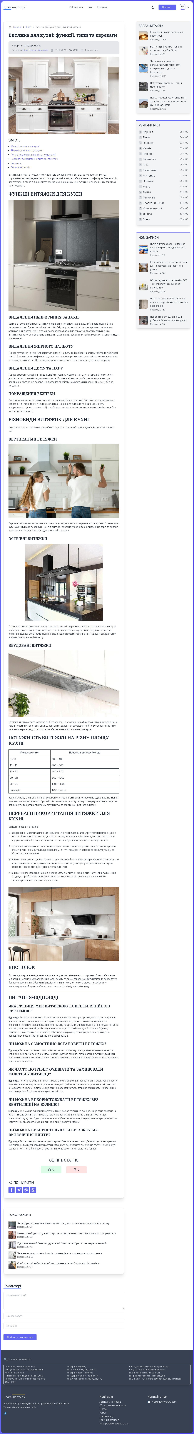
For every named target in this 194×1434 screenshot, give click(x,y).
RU (188, 7)
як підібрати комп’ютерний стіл (82, 1376)
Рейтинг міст (76, 7)
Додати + (167, 7)
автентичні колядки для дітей (81, 1369)
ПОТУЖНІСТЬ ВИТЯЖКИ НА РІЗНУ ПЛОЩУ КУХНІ (33, 154)
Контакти (102, 7)
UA (182, 7)
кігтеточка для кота (14, 1372)
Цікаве (103, 1409)
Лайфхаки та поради (110, 1401)
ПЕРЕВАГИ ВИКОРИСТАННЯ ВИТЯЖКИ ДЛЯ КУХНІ (34, 159)
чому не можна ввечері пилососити (147, 1369)
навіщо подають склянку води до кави (24, 1369)
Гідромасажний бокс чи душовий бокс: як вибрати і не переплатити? (61, 1243)
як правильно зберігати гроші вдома (147, 1376)
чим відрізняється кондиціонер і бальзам (149, 1366)
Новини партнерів (109, 1420)
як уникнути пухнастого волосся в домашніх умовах (155, 1379)
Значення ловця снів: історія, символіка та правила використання (59, 1253)
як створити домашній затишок (144, 1372)
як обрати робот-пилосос (80, 1372)
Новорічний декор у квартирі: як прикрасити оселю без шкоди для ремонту (66, 1233)
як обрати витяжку (76, 1366)
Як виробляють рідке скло (113, 1423)
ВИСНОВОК (16, 163)
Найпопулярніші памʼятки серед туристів (25, 1379)
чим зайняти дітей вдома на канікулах (24, 1376)
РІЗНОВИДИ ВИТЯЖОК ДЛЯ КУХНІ (26, 150)
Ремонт (103, 1412)
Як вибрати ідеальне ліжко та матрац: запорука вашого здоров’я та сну (63, 1223)
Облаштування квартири (35, 50)
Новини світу (106, 1416)
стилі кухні (10, 1382)
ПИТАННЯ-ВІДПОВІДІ (20, 167)
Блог (90, 7)
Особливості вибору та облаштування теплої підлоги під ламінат (58, 1263)
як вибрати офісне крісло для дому (84, 1379)
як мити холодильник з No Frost (20, 1366)
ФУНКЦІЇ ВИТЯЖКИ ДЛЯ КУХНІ (25, 146)
